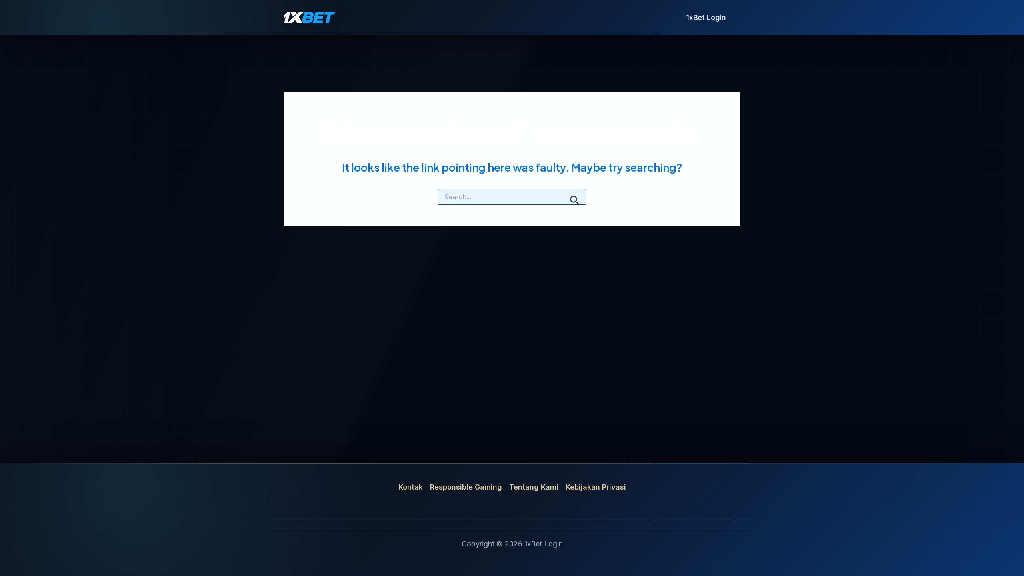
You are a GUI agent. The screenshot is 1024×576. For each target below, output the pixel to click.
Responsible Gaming (466, 487)
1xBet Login (706, 17)
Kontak (410, 487)
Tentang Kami (533, 487)
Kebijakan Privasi (596, 487)
